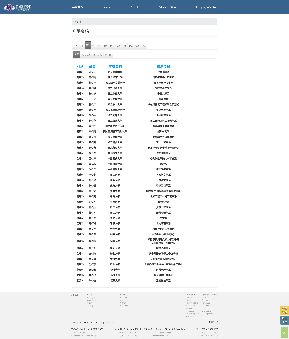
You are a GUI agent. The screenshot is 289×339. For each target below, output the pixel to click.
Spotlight (91, 297)
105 (137, 46)
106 (131, 46)
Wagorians (91, 300)
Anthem (123, 303)
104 (143, 46)
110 (105, 46)
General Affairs (191, 305)
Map (184, 329)
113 (88, 45)
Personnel (206, 303)
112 (94, 46)
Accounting (206, 305)
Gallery (90, 305)
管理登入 (214, 322)
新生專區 (77, 7)
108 (118, 46)
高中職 (108, 55)
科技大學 (86, 55)
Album (89, 303)
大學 (77, 54)
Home (78, 21)
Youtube (89, 322)
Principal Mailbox (106, 322)
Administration (167, 7)
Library (205, 308)
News (106, 7)
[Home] (18, 7)
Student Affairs (191, 303)
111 (99, 46)
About (134, 7)
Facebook (77, 322)
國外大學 (97, 55)
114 (81, 46)
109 (112, 46)
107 (124, 46)
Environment (125, 305)
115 (75, 46)
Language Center (206, 7)
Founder (123, 297)
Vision (122, 300)
